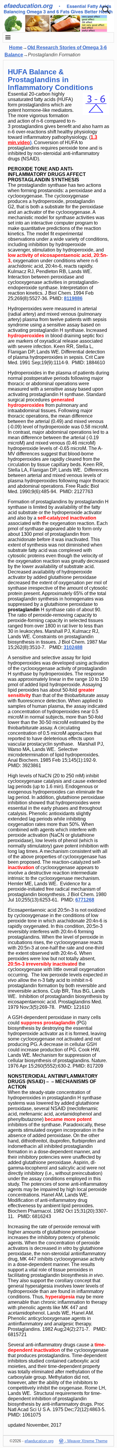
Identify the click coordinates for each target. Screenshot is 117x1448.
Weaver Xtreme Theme (87, 1441)
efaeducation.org (39, 1441)
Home (15, 47)
